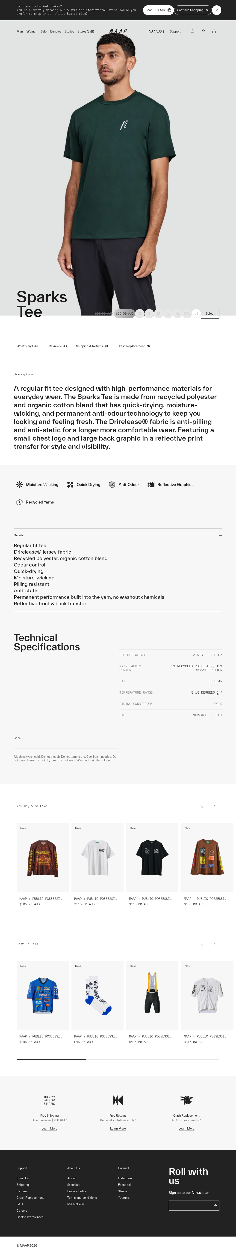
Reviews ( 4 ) (58, 346)
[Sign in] (203, 31)
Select (210, 313)
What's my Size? (28, 346)
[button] (42, 1217)
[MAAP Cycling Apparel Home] (118, 32)
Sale (44, 31)
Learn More (49, 1128)
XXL (187, 313)
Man (20, 31)
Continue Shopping (190, 10)
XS (140, 313)
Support (175, 31)
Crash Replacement (131, 346)
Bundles (55, 31)
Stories (69, 31)
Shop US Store (156, 10)
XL (178, 313)
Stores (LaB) (86, 31)
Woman (32, 31)
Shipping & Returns (89, 346)
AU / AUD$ (156, 31)
